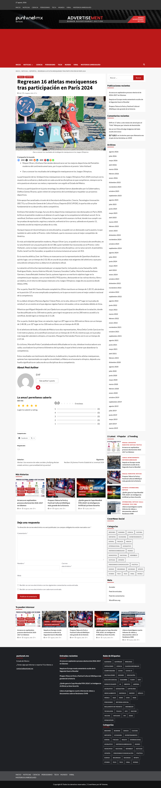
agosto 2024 (113, 253)
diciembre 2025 (115, 182)
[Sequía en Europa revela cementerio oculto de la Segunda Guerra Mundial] (114, 462)
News (121, 697)
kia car (111, 129)
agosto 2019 (113, 406)
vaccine (134, 711)
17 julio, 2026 (88, 509)
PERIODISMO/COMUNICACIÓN (119, 564)
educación (131, 675)
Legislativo (108, 689)
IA (120, 684)
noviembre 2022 (115, 288)
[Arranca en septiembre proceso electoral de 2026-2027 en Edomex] (114, 447)
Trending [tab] (133, 436)
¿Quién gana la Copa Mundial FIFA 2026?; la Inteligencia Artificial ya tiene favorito (90, 503)
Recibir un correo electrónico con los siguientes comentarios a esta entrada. (49, 585)
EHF (20, 93)
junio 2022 (113, 305)
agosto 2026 (113, 152)
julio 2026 (113, 156)
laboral (136, 684)
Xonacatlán (108, 720)
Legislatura (120, 689)
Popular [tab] (122, 436)
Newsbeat (133, 555)
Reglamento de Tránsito (113, 706)
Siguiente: (84, 461)
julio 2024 (113, 257)
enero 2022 (113, 323)
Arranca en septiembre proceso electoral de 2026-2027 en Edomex (30, 503)
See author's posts (47, 381)
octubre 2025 (114, 191)
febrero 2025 (114, 226)
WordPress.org (114, 600)
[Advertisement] (80, 45)
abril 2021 (113, 354)
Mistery (132, 693)
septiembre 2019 (115, 402)
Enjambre (123, 680)
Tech (125, 574)
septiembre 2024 (115, 248)
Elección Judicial (110, 680)
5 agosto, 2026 (58, 509)
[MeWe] (48, 160)
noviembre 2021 (115, 327)
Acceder (112, 587)
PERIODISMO (45, 7)
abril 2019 (113, 424)
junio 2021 (113, 345)
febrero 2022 (114, 318)
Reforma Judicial (122, 702)
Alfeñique (118, 662)
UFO (126, 711)
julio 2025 (113, 204)
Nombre (21, 563)
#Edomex (21, 77)
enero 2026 (113, 178)
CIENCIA (35, 7)
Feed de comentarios (117, 596)
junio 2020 (113, 375)
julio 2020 (113, 371)
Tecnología (108, 711)
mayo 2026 (113, 160)
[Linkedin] (37, 160)
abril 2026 (113, 165)
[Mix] (50, 160)
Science (141, 502)
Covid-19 (129, 671)
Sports (140, 569)
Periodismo (108, 702)
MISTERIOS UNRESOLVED (82, 7)
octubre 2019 (114, 397)
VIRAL (69, 7)
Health (128, 541)
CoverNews (91, 784)
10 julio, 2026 (132, 640)
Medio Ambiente (110, 693)
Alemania (107, 662)
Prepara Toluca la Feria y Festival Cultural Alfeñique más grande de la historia (59, 503)
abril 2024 (113, 270)
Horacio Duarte (110, 684)
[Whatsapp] (53, 160)
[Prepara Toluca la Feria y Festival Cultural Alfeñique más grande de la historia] (60, 488)
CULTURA (139, 532)
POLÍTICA (21, 495)
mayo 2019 (113, 419)
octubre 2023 (114, 279)
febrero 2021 (114, 358)
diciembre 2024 (115, 235)
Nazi (114, 697)
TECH (54, 7)
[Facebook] (19, 160)
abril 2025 (113, 217)
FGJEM (132, 680)
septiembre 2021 (115, 336)
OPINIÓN (121, 560)
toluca (119, 711)
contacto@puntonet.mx (24, 668)
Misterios (122, 693)
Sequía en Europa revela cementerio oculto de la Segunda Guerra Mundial (126, 100)
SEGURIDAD (125, 504)
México (140, 693)
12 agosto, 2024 (29, 93)
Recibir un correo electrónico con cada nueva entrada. (41, 589)
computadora (109, 671)
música (107, 697)
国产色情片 (113, 135)
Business (121, 532)
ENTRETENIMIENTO (133, 458)
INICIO (18, 7)
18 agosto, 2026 (28, 509)
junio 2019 (113, 415)
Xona (131, 715)
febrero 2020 (114, 389)
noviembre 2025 (115, 187)
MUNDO (61, 7)
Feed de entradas (115, 591)
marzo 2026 (113, 169)
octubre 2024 (114, 244)
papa (134, 697)
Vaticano (116, 715)
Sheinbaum (129, 706)
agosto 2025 (113, 200)
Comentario (22, 533)
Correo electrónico (67, 564)
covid (120, 671)
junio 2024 (113, 261)
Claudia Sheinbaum (132, 666)
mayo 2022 (113, 310)
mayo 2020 (113, 380)
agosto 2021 (113, 340)
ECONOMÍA (122, 537)
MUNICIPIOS (22, 492)
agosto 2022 (113, 301)
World (139, 574)
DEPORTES (29, 77)
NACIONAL (123, 555)
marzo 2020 (113, 384)
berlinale (128, 662)
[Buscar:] (121, 77)
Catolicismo (108, 666)
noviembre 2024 (115, 239)
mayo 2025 (113, 213)
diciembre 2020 (115, 362)
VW (124, 715)
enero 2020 (113, 393)
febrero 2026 (114, 174)
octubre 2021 (114, 332)
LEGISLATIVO (30, 489)
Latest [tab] (112, 436)
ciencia (119, 666)
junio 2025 (113, 209)
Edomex (121, 675)
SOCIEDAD (131, 569)
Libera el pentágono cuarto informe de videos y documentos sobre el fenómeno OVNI (132, 510)
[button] (144, 65)
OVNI (128, 697)
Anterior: (38, 462)
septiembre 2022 (115, 296)
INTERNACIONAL (93, 492)
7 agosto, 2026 (54, 638)
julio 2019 (113, 411)
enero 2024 (113, 275)
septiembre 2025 (115, 196)
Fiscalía (120, 541)
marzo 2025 (113, 222)
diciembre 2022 (115, 283)
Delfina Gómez (109, 675)
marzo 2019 (113, 428)
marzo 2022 (113, 314)
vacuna (107, 715)
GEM (139, 680)
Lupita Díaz (132, 689)
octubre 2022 (114, 292)
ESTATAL (111, 541)
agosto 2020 (113, 367)
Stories (111, 574)
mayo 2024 (113, 266)
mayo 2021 (113, 349)
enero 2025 (113, 231)
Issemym (127, 684)
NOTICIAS (26, 7)
